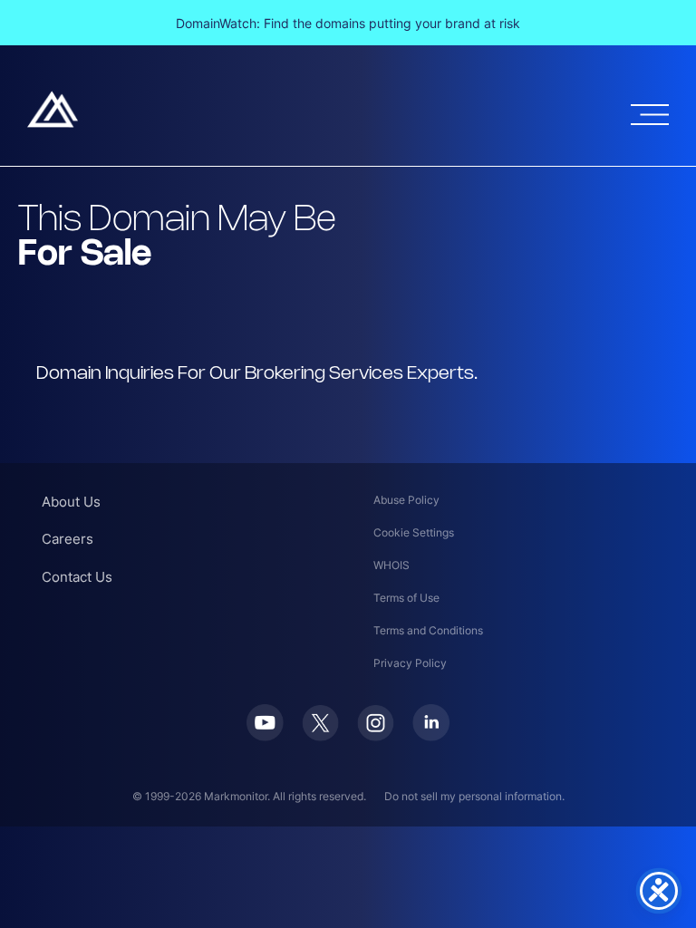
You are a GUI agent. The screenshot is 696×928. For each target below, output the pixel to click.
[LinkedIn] (431, 736)
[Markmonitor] (52, 122)
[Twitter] (320, 736)
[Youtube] (265, 736)
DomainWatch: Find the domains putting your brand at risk (348, 23)
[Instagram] (375, 736)
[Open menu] (650, 114)
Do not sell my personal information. (474, 796)
